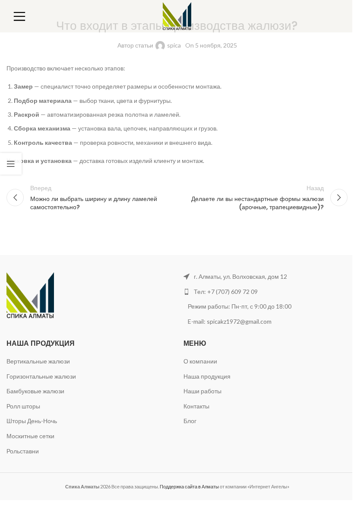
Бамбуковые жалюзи (35, 391)
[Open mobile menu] (19, 16)
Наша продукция (207, 376)
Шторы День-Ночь (31, 420)
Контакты (196, 406)
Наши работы (202, 391)
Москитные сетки (30, 436)
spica (174, 45)
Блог (189, 420)
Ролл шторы (23, 406)
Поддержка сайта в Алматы (189, 486)
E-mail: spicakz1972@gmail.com (230, 321)
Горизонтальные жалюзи (41, 376)
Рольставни (22, 451)
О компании (200, 361)
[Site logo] (177, 15)
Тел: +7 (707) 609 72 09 (226, 291)
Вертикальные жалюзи (38, 361)
